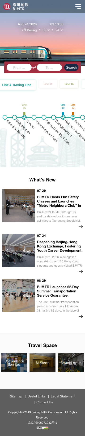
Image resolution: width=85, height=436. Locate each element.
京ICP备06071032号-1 (42, 422)
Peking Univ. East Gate (57, 132)
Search (71, 67)
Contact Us (44, 402)
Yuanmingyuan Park (47, 131)
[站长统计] (42, 428)
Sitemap (16, 396)
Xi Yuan (30, 124)
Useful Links (36, 396)
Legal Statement (63, 396)
